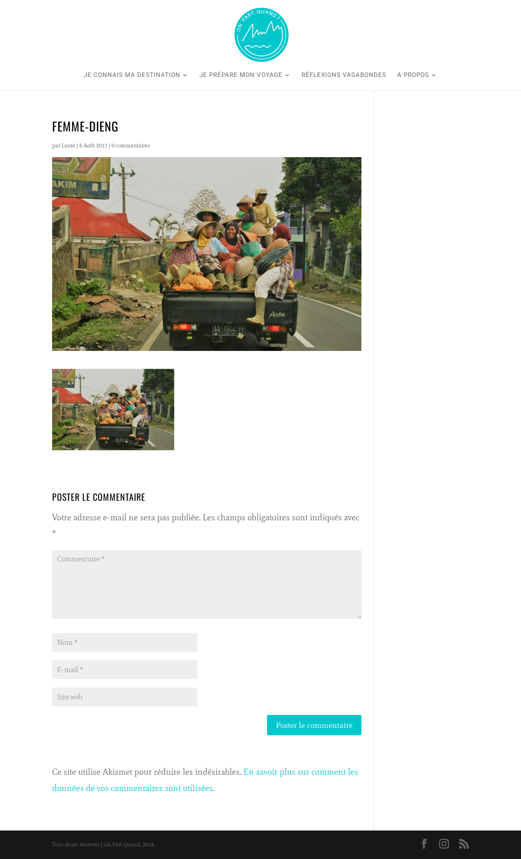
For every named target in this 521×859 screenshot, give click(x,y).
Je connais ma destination (132, 75)
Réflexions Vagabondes (344, 75)
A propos (413, 75)
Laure (68, 145)
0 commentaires (131, 145)
